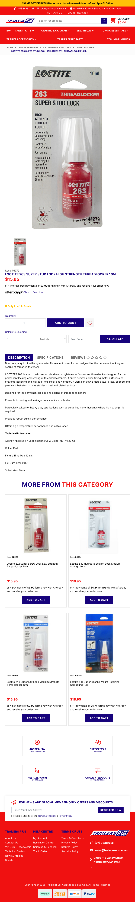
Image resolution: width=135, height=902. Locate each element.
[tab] (19, 358)
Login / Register (78, 12)
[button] (89, 322)
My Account (40, 838)
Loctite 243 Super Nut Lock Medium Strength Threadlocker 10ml (33, 683)
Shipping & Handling (45, 846)
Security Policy (69, 851)
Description (19, 357)
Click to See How (33, 292)
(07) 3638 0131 (26, 8)
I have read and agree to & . (43, 816)
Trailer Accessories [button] (20, 39)
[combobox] (72, 21)
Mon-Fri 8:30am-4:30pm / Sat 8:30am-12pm (96, 8)
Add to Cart (65, 323)
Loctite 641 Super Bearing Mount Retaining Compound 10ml (95, 683)
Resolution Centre (43, 842)
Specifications (50, 357)
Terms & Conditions (47, 816)
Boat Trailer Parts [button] (19, 30)
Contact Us (11, 842)
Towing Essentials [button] (114, 30)
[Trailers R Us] (20, 20)
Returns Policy (69, 846)
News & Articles (14, 855)
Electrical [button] (84, 30)
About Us (10, 838)
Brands (9, 860)
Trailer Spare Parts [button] (70, 39)
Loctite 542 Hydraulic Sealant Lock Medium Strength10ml (95, 565)
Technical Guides (118, 39)
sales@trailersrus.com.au (54, 8)
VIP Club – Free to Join (18, 846)
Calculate (115, 339)
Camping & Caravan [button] (54, 30)
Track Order (40, 851)
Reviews (78, 357)
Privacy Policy (65, 816)
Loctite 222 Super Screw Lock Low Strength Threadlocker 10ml (32, 565)
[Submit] (104, 21)
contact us (54, 12)
